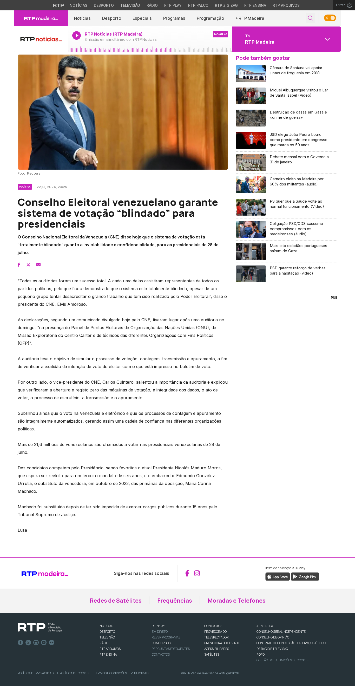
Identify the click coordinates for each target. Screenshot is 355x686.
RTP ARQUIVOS (110, 649)
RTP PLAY (158, 626)
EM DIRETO (160, 631)
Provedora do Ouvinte (222, 643)
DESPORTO (107, 631)
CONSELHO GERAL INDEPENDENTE (281, 631)
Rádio (152, 5)
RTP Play (173, 5)
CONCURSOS (161, 643)
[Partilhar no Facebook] (19, 265)
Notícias (78, 5)
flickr (52, 642)
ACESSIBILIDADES (216, 649)
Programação (210, 18)
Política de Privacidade (37, 673)
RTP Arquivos (286, 5)
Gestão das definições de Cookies (283, 660)
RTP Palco (198, 5)
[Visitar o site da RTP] (58, 5)
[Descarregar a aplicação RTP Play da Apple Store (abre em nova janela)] (277, 576)
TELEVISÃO (107, 637)
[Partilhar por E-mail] (38, 265)
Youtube (44, 642)
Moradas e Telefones (237, 600)
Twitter (28, 642)
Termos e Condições (110, 673)
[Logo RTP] (40, 627)
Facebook (20, 642)
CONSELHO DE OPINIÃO (273, 637)
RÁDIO (104, 643)
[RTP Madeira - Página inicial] (41, 18)
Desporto (104, 5)
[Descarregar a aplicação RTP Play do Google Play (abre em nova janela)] (305, 576)
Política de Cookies (75, 673)
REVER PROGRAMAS (166, 637)
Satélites (211, 654)
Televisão (130, 5)
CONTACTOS (213, 626)
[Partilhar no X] (28, 265)
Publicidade (140, 673)
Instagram (36, 642)
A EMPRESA (265, 626)
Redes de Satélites (116, 600)
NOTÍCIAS (106, 626)
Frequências (174, 600)
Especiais (142, 18)
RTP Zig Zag (226, 5)
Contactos (161, 654)
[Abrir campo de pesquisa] (310, 18)
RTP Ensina (255, 5)
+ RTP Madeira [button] (249, 18)
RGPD (261, 654)
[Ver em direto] (41, 39)
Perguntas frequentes (171, 649)
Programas (174, 18)
